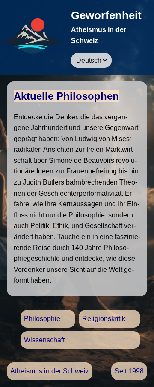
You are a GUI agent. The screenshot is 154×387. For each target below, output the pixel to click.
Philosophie (42, 318)
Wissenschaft (44, 340)
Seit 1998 (129, 371)
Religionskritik (103, 318)
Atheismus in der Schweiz (49, 371)
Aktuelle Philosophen (66, 96)
